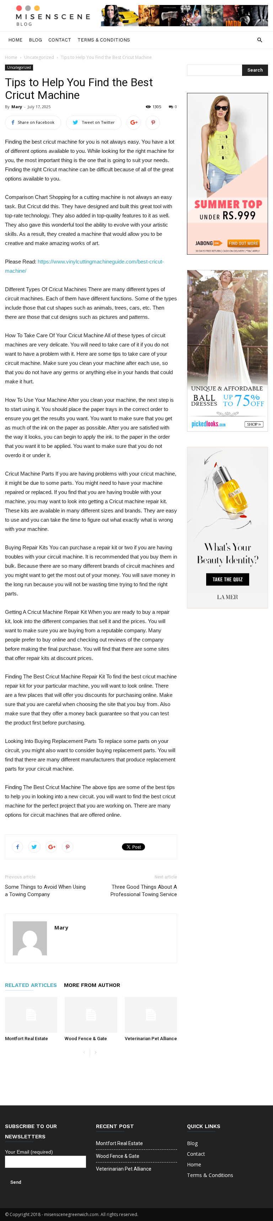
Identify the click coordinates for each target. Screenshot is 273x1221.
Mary (16, 106)
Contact (59, 40)
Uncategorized (39, 57)
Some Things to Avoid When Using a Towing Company (45, 891)
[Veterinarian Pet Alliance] (151, 1015)
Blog (35, 40)
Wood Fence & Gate (86, 1038)
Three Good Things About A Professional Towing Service (144, 891)
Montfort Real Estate (26, 1038)
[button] (259, 40)
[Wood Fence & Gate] (91, 1015)
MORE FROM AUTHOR (92, 985)
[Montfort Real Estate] (31, 1015)
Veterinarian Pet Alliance (151, 1038)
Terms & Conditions (103, 40)
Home (15, 40)
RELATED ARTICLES (31, 985)
